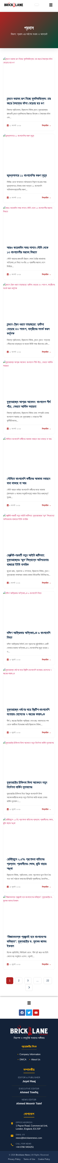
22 (47, 980)
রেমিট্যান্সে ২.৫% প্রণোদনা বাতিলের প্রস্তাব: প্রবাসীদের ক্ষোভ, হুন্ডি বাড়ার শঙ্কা (27, 863)
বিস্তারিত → (46, 125)
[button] (51, 5)
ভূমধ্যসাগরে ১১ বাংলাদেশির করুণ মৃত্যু (27, 175)
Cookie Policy (44, 1159)
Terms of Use (29, 1159)
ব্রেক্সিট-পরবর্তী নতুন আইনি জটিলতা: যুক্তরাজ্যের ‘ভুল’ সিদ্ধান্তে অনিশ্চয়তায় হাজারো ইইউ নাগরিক (28, 559)
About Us (35, 1059)
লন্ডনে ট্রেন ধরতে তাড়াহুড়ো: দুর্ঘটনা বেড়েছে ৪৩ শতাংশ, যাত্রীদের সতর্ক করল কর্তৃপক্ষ (28, 328)
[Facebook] (22, 1012)
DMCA (23, 1059)
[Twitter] (29, 1012)
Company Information (29, 1054)
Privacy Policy (14, 1159)
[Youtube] (36, 1012)
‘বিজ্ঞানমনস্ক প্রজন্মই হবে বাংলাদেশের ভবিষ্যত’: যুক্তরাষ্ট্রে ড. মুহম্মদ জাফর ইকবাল (26, 941)
